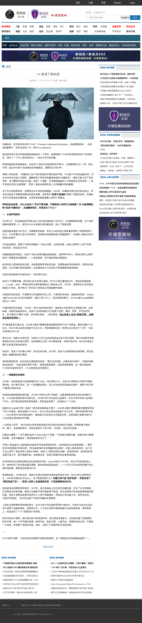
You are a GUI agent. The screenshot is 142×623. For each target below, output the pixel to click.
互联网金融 (100, 31)
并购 (60, 45)
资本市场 (130, 31)
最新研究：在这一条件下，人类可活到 (116, 166)
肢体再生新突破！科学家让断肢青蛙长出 (116, 204)
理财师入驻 (101, 45)
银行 (78, 26)
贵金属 (49, 31)
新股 (32, 26)
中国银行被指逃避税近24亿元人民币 (115, 91)
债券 (71, 31)
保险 (55, 26)
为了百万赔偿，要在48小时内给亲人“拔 (20, 592)
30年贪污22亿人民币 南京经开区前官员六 (21, 584)
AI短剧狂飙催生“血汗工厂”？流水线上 (116, 95)
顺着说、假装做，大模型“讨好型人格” (116, 171)
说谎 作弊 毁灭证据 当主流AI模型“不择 (117, 162)
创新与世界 (50, 45)
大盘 (25, 31)
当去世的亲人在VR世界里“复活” (113, 213)
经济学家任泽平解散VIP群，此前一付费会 (118, 82)
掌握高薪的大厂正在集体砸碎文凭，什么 (20, 580)
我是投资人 (114, 45)
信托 (41, 31)
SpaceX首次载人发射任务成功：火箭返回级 (117, 209)
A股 (18, 26)
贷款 (85, 26)
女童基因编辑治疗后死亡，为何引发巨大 (20, 576)
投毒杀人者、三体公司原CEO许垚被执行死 (118, 103)
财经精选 (6, 26)
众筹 (91, 45)
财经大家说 (36, 45)
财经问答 (75, 45)
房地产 (59, 31)
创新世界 (116, 26)
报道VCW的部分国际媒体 (62, 580)
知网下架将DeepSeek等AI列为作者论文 (67, 576)
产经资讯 (116, 31)
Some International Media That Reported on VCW (71, 584)
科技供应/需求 (129, 45)
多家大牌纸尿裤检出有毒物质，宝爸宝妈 (117, 99)
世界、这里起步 (10, 45)
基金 (41, 26)
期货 (32, 31)
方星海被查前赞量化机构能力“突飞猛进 (117, 87)
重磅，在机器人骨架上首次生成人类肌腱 (116, 200)
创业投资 (24, 45)
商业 (71, 26)
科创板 (103, 26)
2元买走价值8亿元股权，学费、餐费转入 (117, 158)
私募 (48, 26)
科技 (95, 26)
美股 (25, 26)
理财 (85, 31)
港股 (18, 31)
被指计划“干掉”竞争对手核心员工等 (18, 588)
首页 (78, 31)
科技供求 (130, 26)
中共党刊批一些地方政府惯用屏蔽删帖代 (20, 572)
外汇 (62, 26)
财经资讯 (6, 31)
